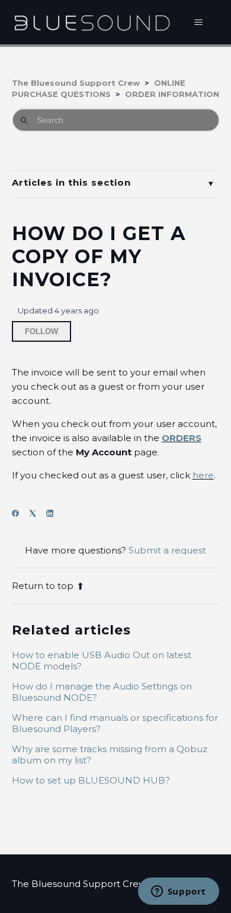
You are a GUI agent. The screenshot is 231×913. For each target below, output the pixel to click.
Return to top (42, 585)
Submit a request (167, 550)
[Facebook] (19, 513)
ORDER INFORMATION (172, 94)
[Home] (92, 22)
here (203, 475)
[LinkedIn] (53, 513)
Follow (41, 331)
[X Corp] (36, 513)
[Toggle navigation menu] (199, 22)
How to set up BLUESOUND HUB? (91, 780)
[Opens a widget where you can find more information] (178, 892)
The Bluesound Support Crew (76, 83)
